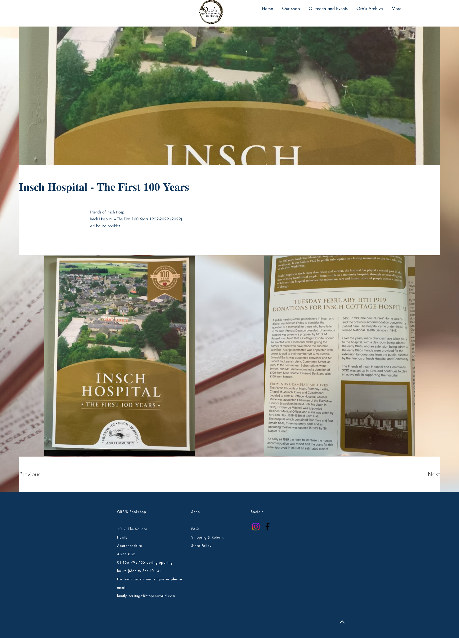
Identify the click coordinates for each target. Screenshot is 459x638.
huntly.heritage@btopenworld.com (146, 596)
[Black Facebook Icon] (267, 527)
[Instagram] (256, 527)
